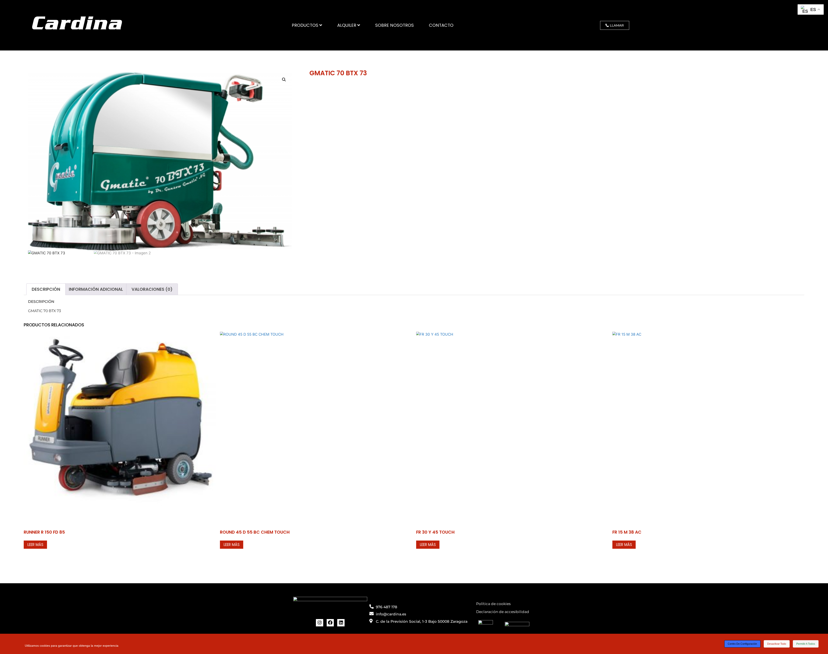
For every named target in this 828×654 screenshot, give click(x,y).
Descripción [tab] (46, 289)
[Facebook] (330, 622)
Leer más (35, 544)
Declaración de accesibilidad (502, 612)
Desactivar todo (776, 643)
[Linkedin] (341, 622)
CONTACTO (441, 25)
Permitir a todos (805, 643)
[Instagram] (319, 622)
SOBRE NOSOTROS (394, 25)
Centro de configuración (742, 643)
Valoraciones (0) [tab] (152, 289)
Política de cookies (493, 604)
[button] (284, 79)
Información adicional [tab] (96, 289)
